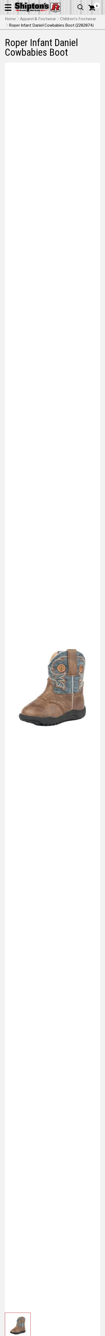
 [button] (80, 7)
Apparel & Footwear (38, 19)
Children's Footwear (78, 19)
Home (10, 19)
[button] (8, 7)
